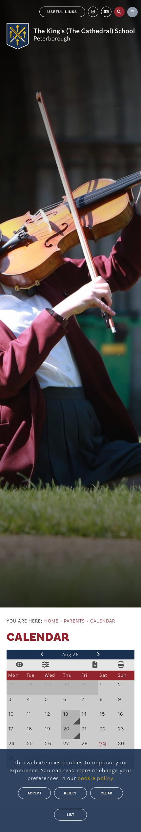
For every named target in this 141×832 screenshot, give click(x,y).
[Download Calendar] (95, 665)
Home (51, 621)
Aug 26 (70, 655)
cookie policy (95, 778)
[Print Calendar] (121, 665)
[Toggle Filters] (46, 665)
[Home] (70, 36)
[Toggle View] (20, 665)
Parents (74, 621)
